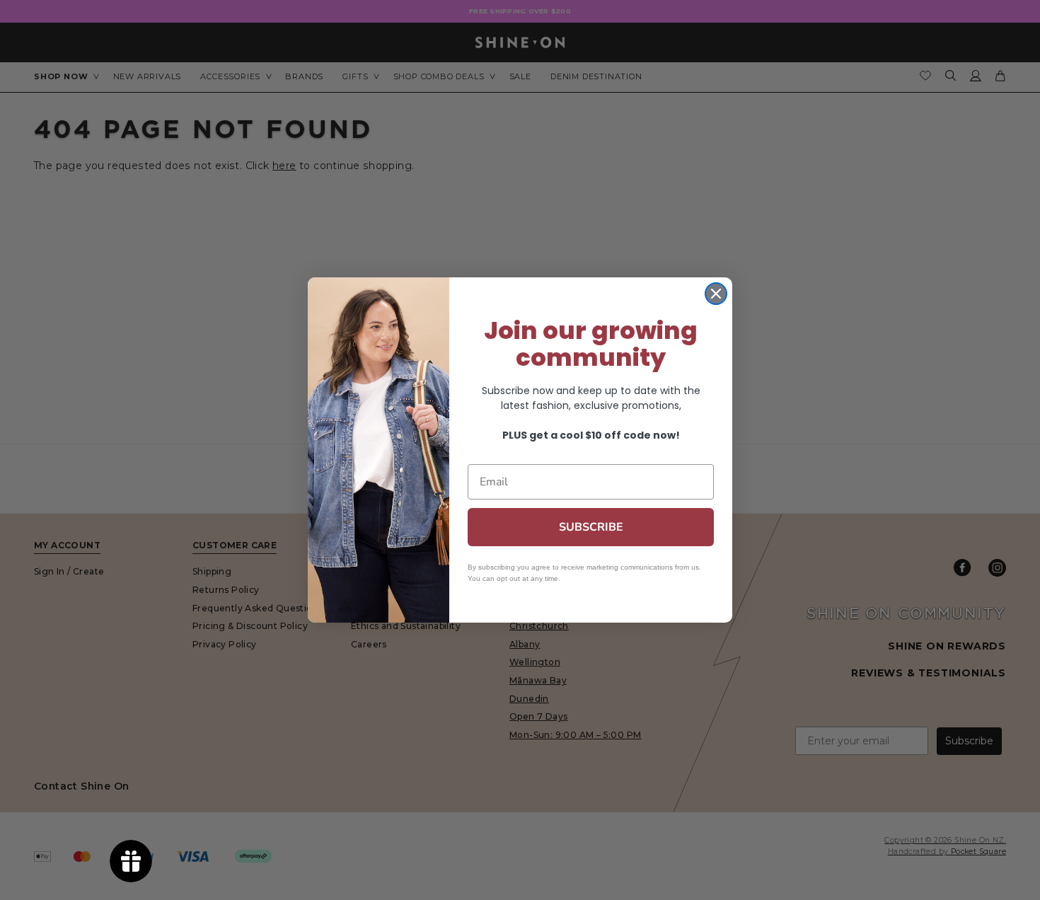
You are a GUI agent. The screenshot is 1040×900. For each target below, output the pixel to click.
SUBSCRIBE (591, 527)
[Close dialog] (716, 293)
